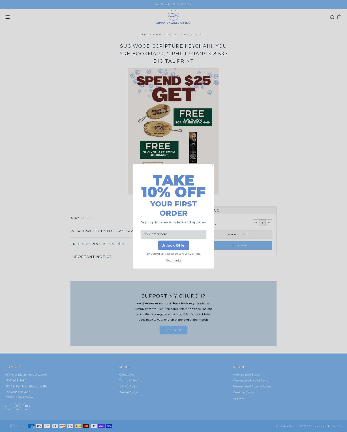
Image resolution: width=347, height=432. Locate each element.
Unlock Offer (173, 245)
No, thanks (173, 260)
